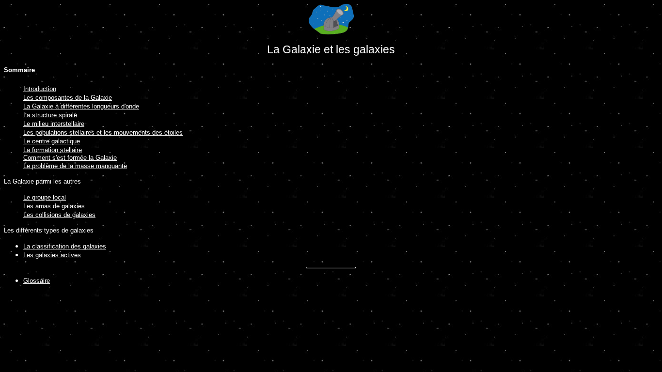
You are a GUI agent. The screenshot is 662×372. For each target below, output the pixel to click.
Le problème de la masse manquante (75, 166)
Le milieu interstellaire (53, 123)
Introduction (39, 89)
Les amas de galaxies (54, 206)
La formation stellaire (52, 150)
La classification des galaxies (64, 246)
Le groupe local (44, 197)
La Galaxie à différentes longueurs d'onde (81, 106)
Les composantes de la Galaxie (67, 97)
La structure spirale (50, 115)
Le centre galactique (51, 141)
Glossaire (36, 280)
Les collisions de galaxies (59, 214)
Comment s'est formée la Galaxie (70, 157)
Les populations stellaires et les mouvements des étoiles (103, 132)
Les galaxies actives (52, 255)
